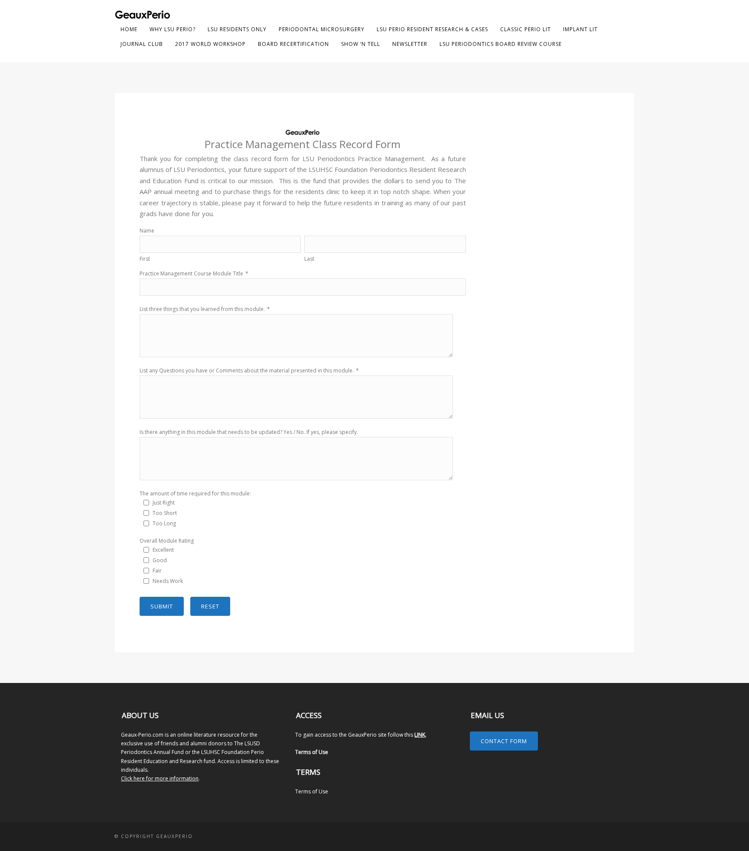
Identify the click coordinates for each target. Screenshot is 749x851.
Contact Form (504, 741)
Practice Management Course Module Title (191, 273)
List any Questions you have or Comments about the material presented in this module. (247, 370)
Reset (210, 606)
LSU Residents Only (237, 29)
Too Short (165, 513)
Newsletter (409, 44)
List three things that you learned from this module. (202, 309)
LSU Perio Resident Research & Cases (432, 29)
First (145, 258)
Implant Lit (580, 29)
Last (309, 258)
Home (128, 29)
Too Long (164, 523)
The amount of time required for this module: (195, 493)
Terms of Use (311, 752)
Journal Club (141, 44)
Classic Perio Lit (525, 29)
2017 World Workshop (210, 44)
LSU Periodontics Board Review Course (501, 44)
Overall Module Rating (167, 540)
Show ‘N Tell (360, 44)
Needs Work (168, 581)
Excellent (163, 549)
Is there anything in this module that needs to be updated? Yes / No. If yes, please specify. (249, 432)
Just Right (164, 502)
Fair (157, 570)
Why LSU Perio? (172, 29)
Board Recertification (293, 44)
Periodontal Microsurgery (322, 29)
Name (147, 230)
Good (160, 560)
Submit (161, 606)
